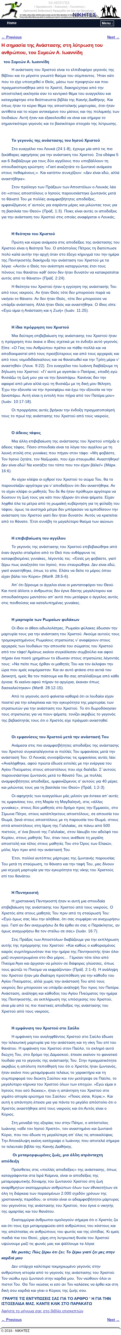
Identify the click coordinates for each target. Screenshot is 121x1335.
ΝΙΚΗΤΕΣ (84, 15)
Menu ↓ (107, 23)
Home (12, 23)
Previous (11, 37)
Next (113, 37)
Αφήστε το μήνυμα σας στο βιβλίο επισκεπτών (42, 1311)
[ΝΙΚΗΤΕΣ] (60, 9)
